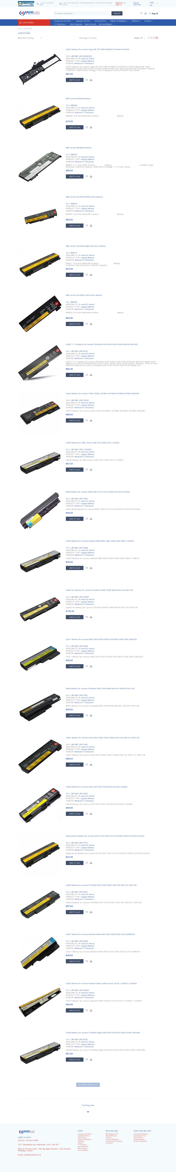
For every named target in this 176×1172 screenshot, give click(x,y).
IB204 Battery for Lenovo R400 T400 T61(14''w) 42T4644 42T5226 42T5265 (98, 492)
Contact (80, 1143)
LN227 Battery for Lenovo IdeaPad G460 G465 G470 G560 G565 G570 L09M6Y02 (100, 934)
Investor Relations (112, 1139)
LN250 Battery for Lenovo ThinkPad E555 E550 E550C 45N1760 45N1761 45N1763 (101, 885)
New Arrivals (82, 1148)
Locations (109, 1143)
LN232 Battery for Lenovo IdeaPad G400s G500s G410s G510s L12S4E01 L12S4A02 (101, 983)
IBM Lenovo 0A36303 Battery (78, 98)
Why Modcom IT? (112, 1134)
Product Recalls (139, 1139)
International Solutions (114, 1141)
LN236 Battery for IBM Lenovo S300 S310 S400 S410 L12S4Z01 (93, 443)
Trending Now (88, 1105)
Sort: (20, 38)
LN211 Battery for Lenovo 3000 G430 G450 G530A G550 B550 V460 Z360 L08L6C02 (101, 639)
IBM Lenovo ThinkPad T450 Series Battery (84, 295)
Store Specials (83, 1146)
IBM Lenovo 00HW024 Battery (78, 148)
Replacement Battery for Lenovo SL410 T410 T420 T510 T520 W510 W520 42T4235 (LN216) (105, 836)
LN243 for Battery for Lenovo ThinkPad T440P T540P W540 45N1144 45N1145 (99, 590)
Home (20, 28)
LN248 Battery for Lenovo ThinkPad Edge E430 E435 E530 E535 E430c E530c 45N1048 (103, 1033)
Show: (137, 38)
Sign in (119, 5)
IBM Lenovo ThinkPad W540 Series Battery (84, 197)
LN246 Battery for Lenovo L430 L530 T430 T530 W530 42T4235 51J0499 (96, 787)
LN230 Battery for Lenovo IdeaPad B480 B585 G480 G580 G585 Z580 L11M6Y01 (100, 541)
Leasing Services (140, 1136)
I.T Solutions (82, 1145)
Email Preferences (140, 1141)
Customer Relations (141, 1134)
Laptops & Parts (83, 1136)
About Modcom (111, 1136)
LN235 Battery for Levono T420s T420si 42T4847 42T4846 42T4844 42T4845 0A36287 (102, 393)
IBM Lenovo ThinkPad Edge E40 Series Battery (86, 246)
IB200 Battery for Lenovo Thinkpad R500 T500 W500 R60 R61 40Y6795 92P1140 (100, 688)
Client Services (137, 4)
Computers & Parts (85, 1134)
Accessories (82, 1137)
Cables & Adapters (84, 1139)
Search (117, 13)
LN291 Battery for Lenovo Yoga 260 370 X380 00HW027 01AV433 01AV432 (97, 49)
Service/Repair (83, 1150)
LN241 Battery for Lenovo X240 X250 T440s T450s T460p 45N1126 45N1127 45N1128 (102, 738)
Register (119, 3)
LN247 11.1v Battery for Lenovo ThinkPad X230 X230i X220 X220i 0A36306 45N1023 (102, 344)
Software (81, 1141)
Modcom (30, 13)
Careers (109, 1137)
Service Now (138, 1137)
